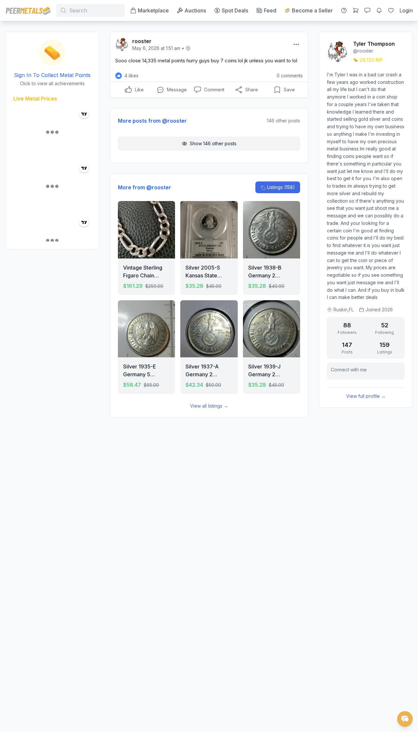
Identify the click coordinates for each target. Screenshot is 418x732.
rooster (142, 41)
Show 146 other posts (213, 143)
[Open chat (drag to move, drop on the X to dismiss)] (405, 719)
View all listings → (209, 406)
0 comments (290, 75)
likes (131, 75)
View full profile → (366, 396)
